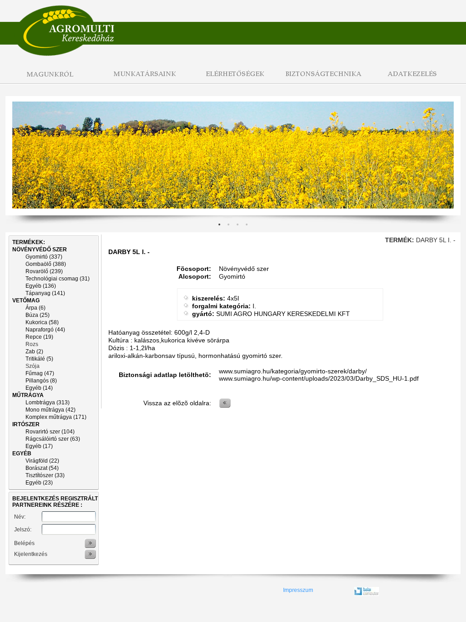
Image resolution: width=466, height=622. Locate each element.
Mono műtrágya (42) (50, 410)
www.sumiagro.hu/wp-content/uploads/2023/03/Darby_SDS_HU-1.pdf (319, 378)
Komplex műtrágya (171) (55, 417)
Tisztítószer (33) (45, 475)
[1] (228, 224)
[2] (237, 224)
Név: (19, 517)
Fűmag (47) (39, 373)
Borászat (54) (42, 468)
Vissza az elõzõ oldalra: (177, 403)
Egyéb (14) (39, 388)
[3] (246, 224)
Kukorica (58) (42, 322)
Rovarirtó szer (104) (50, 431)
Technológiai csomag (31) (57, 278)
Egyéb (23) (39, 482)
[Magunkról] (50, 79)
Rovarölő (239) (44, 271)
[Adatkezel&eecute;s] (415, 79)
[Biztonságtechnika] (324, 79)
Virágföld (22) (42, 461)
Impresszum (298, 590)
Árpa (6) (35, 308)
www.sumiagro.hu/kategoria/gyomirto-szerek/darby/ (293, 371)
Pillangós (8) (41, 380)
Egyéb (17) (39, 446)
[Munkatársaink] (141, 79)
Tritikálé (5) (39, 359)
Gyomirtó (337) (43, 257)
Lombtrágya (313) (47, 402)
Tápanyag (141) (45, 293)
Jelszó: (22, 529)
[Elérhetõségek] (233, 79)
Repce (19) (39, 337)
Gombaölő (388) (45, 264)
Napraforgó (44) (45, 329)
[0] (219, 224)
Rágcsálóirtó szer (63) (52, 439)
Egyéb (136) (40, 286)
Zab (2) (34, 351)
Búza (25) (37, 315)
